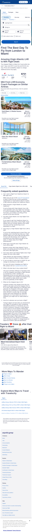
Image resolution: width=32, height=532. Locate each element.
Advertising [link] (4, 454)
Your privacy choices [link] (6, 497)
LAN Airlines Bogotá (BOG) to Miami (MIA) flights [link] (13, 410)
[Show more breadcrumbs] (2, 5)
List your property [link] (6, 442)
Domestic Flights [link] (5, 467)
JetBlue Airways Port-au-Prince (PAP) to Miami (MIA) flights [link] (15, 405)
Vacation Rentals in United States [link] (9, 463)
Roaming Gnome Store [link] (7, 452)
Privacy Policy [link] (5, 485)
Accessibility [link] (5, 495)
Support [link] (4, 503)
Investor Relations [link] (6, 450)
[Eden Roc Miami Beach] (16, 140)
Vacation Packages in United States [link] (9, 465)
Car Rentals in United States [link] (8, 470)
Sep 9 (21, 32)
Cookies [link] (4, 487)
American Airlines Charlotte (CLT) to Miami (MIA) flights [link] (14, 413)
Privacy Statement (7, 530)
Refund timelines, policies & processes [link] (10, 510)
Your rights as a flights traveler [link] (8, 515)
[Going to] (16, 27)
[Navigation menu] (29, 2)
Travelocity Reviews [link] (6, 472)
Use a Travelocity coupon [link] (7, 512)
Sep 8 (6, 32)
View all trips (16, 180)
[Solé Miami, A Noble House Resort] (16, 115)
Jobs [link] (3, 440)
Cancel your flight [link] (6, 508)
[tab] (4, 12)
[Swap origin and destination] (28, 25)
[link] (16, 374)
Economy (11, 19)
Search (16, 42)
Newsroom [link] (4, 447)
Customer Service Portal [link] (21, 265)
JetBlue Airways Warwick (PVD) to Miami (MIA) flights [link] (14, 402)
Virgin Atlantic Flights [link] (9, 5)
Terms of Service (17, 530)
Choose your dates (16, 174)
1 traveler (3, 19)
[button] (16, 392)
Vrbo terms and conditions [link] (7, 492)
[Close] (29, 520)
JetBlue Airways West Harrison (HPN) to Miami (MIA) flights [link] (15, 407)
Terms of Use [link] (5, 490)
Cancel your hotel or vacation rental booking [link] (11, 505)
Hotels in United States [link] (7, 460)
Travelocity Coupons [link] (6, 474)
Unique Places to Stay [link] (7, 477)
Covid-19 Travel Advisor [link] (23, 197)
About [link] (3, 438)
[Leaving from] (16, 23)
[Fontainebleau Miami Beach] (16, 166)
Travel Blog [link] (4, 479)
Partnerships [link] (5, 445)
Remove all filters (4, 95)
